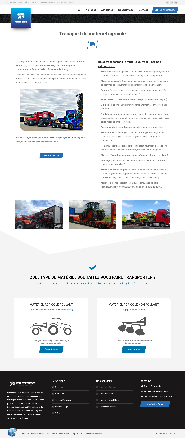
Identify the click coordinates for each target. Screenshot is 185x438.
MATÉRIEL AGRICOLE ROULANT (51, 304)
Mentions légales (63, 407)
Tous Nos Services (107, 407)
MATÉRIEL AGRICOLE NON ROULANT (134, 304)
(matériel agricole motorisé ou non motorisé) (51, 309)
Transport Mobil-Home (109, 400)
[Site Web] (171, 2)
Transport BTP (106, 394)
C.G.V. (57, 413)
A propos (59, 387)
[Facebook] (167, 2)
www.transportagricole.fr (61, 137)
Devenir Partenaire (63, 400)
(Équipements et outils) (134, 309)
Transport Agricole (107, 387)
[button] (51, 155)
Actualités (59, 394)
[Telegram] (176, 2)
